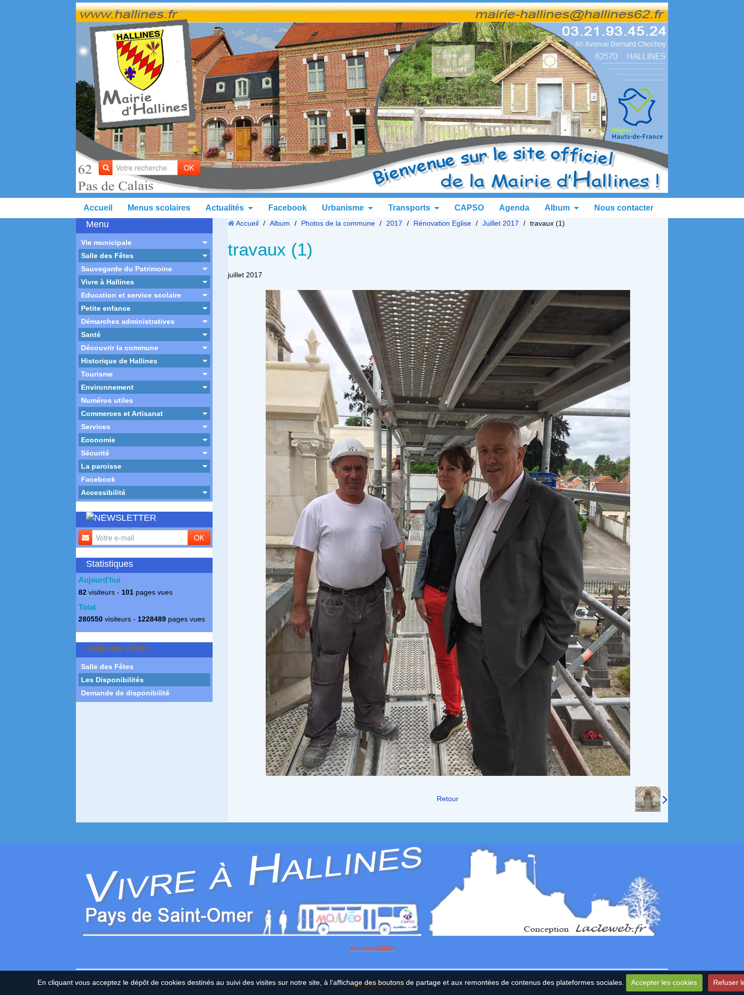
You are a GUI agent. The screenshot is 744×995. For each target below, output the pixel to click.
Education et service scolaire (131, 295)
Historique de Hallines (119, 361)
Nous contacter (623, 207)
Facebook (287, 207)
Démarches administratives (128, 321)
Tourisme (97, 374)
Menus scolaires (159, 207)
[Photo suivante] (651, 799)
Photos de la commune (338, 223)
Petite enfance (106, 308)
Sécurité (95, 453)
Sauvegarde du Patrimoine (126, 269)
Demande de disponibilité (125, 693)
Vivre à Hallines (107, 282)
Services (95, 427)
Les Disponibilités (112, 680)
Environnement (107, 387)
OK (189, 167)
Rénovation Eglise (442, 223)
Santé (91, 334)
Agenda (514, 207)
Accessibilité (103, 492)
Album (557, 207)
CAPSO (469, 207)
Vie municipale (106, 242)
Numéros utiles (107, 400)
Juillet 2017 (500, 223)
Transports (409, 207)
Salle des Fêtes (107, 256)
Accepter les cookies (664, 982)
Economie (98, 440)
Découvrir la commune (119, 348)
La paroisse (101, 466)
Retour (448, 799)
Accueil (98, 207)
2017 (394, 223)
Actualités (224, 207)
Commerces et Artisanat (122, 413)
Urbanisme (343, 207)
